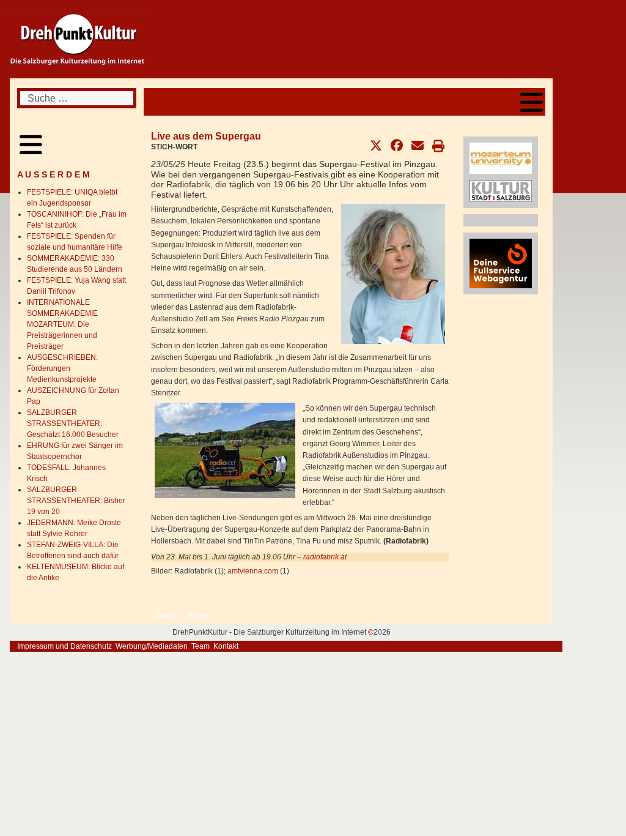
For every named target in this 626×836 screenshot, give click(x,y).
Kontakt (225, 646)
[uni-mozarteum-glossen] (501, 158)
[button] (376, 146)
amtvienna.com (252, 571)
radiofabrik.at (325, 557)
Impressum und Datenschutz (64, 646)
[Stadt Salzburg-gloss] (501, 190)
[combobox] (76, 98)
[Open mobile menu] (531, 102)
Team (200, 646)
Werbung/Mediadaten (152, 646)
